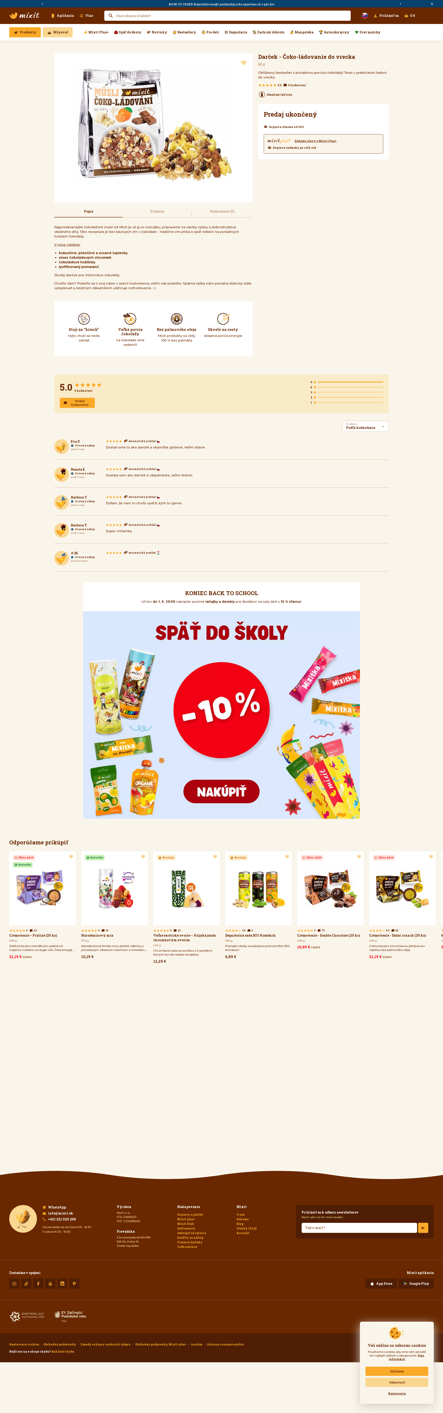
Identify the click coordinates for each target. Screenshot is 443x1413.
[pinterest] (74, 1284)
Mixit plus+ (186, 1219)
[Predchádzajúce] (42, 4)
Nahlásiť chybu (62, 1351)
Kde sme (242, 1219)
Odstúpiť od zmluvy (192, 1233)
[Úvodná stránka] (24, 15)
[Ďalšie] (400, 4)
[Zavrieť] (432, 4)
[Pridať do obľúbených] (244, 63)
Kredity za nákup (190, 1237)
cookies (196, 1344)
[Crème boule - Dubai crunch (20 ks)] (402, 906)
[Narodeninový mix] (114, 906)
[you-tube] (50, 1284)
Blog (239, 1224)
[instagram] (14, 1284)
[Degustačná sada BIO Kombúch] (258, 906)
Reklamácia (186, 1228)
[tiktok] (26, 1284)
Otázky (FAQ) (246, 1228)
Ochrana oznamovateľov (225, 1344)
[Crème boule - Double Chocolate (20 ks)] (330, 901)
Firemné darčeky (190, 1242)
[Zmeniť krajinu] (365, 16)
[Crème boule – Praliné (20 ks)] (42, 906)
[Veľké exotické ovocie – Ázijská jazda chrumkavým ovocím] (186, 908)
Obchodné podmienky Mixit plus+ (160, 1344)
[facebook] (38, 1284)
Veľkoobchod (187, 1247)
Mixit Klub (185, 1224)
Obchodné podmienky (59, 1344)
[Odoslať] (423, 1228)
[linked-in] (62, 1284)
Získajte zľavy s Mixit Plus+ (315, 141)
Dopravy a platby (190, 1214)
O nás (240, 1214)
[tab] (88, 213)
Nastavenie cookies (24, 1344)
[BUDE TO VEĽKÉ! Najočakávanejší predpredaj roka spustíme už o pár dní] (221, 3)
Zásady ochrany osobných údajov (106, 1344)
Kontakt (242, 1233)
